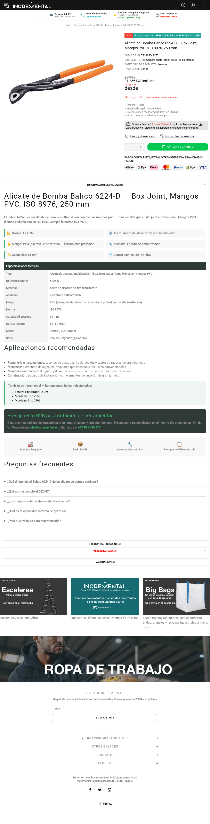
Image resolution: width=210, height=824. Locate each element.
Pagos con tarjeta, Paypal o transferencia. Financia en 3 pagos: (163, 159)
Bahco (144, 68)
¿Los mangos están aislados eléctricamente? (38, 501)
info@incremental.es (44, 427)
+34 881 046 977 (93, 17)
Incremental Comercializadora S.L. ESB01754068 (105, 780)
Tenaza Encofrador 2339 (31, 392)
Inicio (67, 25)
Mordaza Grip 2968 (27, 400)
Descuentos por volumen (171, 17)
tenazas (162, 64)
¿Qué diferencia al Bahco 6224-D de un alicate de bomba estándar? (52, 481)
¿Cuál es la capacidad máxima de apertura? (36, 511)
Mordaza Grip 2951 (27, 396)
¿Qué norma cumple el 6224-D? (28, 491)
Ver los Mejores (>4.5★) (129, 18)
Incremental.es (32, 5)
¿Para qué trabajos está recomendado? (34, 521)
